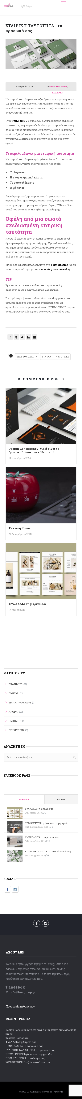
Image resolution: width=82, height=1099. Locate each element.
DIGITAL (14, 693)
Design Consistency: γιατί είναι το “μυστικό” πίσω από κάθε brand (34, 450)
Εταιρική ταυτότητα (55, 356)
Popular (24, 799)
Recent (61, 799)
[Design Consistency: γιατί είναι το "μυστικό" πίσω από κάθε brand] (41, 417)
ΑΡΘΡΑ (64, 86)
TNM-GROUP (20, 121)
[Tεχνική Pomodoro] (41, 496)
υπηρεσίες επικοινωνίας (54, 269)
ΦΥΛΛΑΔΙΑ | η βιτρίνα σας (28, 604)
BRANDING (54, 86)
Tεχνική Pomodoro (22, 528)
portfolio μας (59, 265)
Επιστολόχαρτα (27, 356)
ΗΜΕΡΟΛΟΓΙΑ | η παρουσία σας (42, 837)
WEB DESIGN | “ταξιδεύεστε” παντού (28, 1062)
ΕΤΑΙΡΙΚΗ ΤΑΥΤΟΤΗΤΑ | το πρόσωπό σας (48, 851)
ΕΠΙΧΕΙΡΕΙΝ (57, 92)
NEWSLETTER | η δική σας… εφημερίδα (46, 823)
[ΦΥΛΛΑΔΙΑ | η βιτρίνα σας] (41, 572)
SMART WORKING (20, 702)
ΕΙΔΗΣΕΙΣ (15, 721)
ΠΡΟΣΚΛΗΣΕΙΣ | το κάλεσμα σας (25, 1058)
